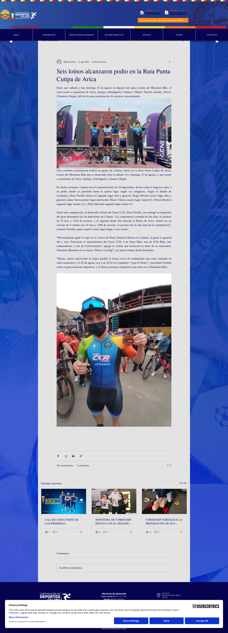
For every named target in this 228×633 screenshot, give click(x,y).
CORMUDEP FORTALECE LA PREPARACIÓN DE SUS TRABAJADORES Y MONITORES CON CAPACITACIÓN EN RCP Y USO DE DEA (164, 521)
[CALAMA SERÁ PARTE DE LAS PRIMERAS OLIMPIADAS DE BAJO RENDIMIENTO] (63, 501)
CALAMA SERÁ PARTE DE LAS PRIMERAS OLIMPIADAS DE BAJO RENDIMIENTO (62, 521)
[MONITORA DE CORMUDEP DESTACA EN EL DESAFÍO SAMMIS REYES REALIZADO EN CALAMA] (114, 501)
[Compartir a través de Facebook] (58, 455)
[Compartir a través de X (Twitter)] (65, 455)
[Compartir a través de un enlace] (80, 455)
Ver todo (183, 483)
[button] (182, 40)
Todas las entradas (50, 40)
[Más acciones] (169, 62)
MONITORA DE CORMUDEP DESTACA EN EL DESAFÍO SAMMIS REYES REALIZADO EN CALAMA (114, 521)
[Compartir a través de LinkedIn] (73, 455)
